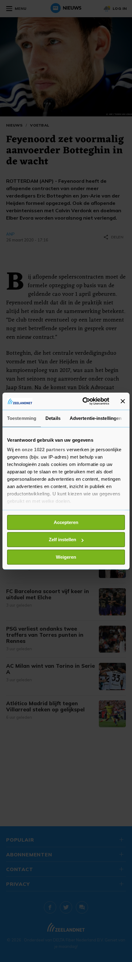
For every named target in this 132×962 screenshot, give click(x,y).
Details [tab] (52, 418)
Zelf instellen (62, 539)
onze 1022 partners (43, 449)
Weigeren (66, 557)
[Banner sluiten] (123, 401)
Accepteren (66, 522)
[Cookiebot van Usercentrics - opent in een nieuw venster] (83, 401)
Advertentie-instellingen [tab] (96, 418)
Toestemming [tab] (21, 418)
